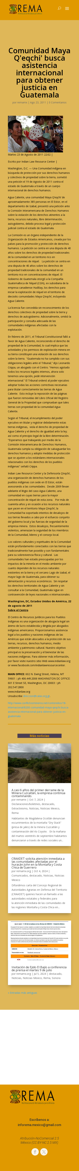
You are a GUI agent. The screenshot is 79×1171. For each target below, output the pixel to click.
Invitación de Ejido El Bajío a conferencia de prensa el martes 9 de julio (39, 968)
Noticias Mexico (49, 808)
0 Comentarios (58, 102)
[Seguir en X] (44, 1152)
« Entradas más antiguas (22, 992)
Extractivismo (20, 808)
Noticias (34, 808)
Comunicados (20, 875)
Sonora (56, 978)
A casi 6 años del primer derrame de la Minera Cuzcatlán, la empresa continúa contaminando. (38, 793)
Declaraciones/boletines (26, 804)
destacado (48, 804)
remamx (22, 102)
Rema (15, 813)
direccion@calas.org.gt (36, 696)
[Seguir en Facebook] (35, 1152)
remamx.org (23, 871)
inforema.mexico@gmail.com (39, 1125)
